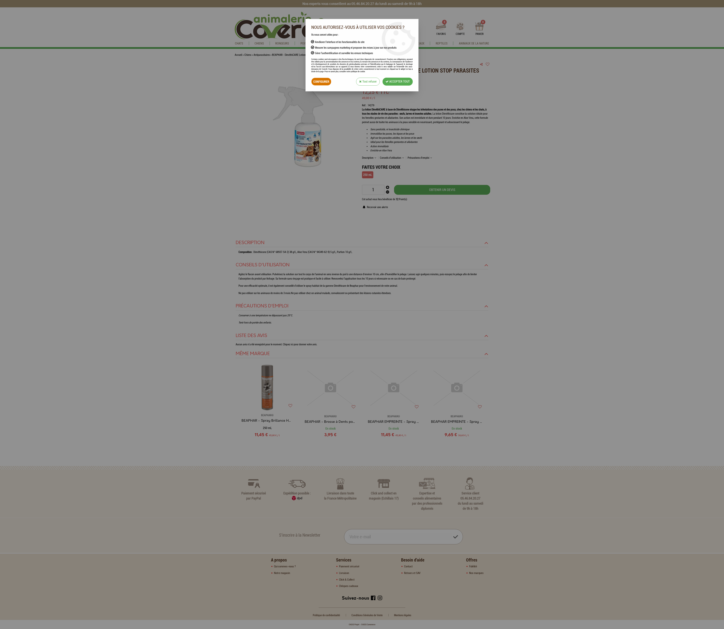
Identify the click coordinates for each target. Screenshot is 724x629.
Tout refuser (369, 81)
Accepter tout (399, 81)
